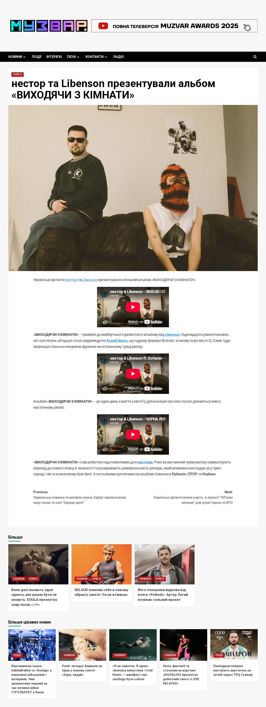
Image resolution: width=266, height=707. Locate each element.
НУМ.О (17, 74)
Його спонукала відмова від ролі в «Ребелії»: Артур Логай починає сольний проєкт (163, 595)
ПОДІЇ (36, 57)
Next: (193, 497)
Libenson (89, 279)
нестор (71, 279)
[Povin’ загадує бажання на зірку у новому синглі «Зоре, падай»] (82, 645)
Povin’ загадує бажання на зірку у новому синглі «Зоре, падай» (82, 670)
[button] (255, 56)
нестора (145, 462)
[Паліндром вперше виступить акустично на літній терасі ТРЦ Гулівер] (234, 645)
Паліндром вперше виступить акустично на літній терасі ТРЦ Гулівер (233, 670)
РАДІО (118, 57)
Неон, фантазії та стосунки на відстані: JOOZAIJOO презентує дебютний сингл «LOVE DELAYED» (181, 674)
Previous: (79, 497)
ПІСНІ (71, 57)
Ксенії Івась (117, 340)
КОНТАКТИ (94, 57)
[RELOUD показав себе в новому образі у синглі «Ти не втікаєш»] (101, 564)
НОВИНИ (15, 57)
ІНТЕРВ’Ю (54, 57)
